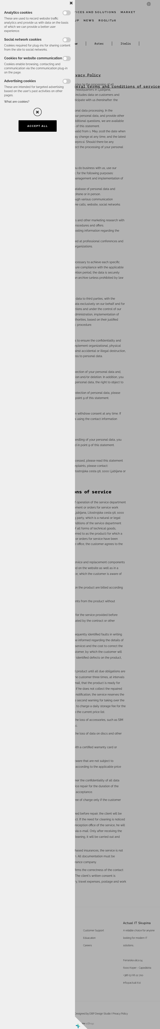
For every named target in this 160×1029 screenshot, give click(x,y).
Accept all (37, 126)
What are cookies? (16, 101)
